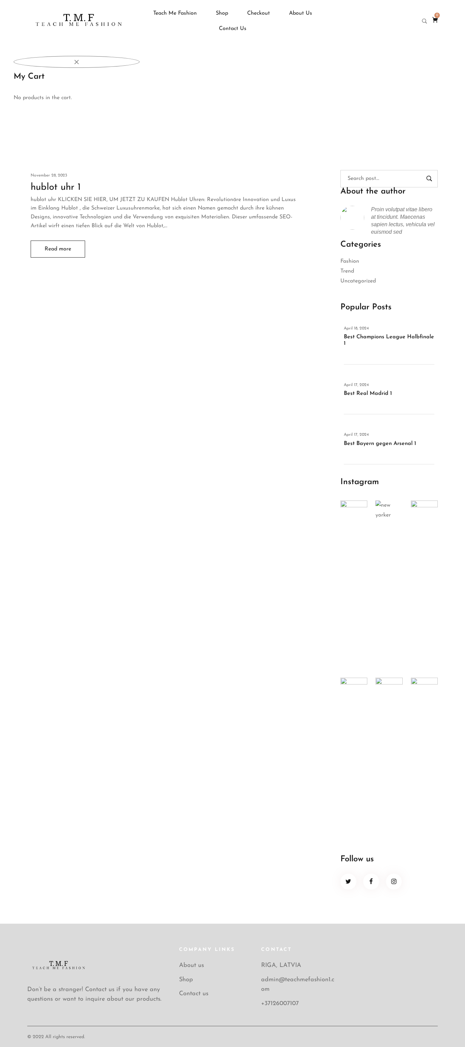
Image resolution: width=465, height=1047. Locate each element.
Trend (347, 271)
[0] (435, 21)
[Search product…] (424, 21)
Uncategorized (358, 281)
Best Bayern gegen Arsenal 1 (380, 443)
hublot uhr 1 (56, 187)
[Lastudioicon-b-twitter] (348, 882)
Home (204, 96)
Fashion (349, 261)
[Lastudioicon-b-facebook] (371, 882)
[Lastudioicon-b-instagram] (394, 882)
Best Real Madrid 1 (368, 393)
